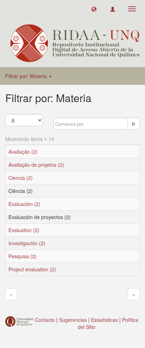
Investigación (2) (26, 243)
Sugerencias (73, 319)
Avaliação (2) (23, 151)
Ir (133, 123)
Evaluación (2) (24, 203)
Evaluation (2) (23, 230)
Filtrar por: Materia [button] (26, 75)
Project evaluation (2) (32, 269)
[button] (94, 9)
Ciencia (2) (20, 177)
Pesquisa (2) (22, 256)
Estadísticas (104, 319)
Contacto (45, 319)
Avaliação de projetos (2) (36, 164)
